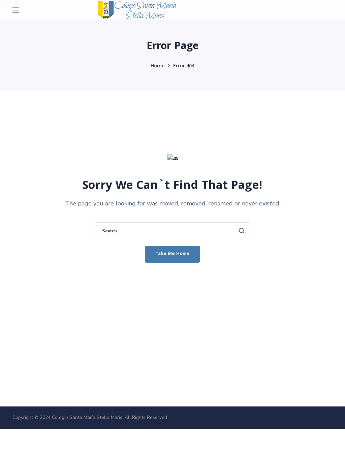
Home (157, 66)
